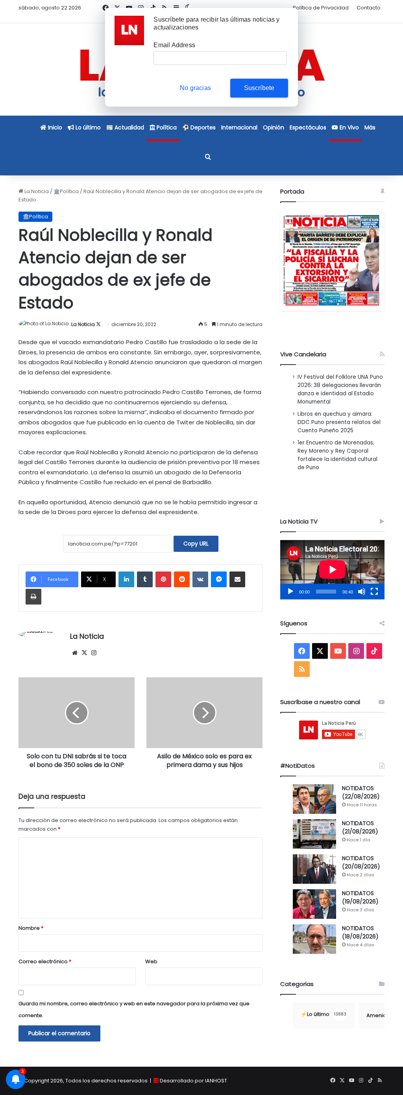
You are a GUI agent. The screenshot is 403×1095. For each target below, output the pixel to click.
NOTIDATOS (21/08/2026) (360, 827)
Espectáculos (308, 127)
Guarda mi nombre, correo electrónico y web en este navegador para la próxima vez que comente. (134, 1009)
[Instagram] (93, 653)
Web (151, 961)
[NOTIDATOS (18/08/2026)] (314, 939)
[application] (332, 569)
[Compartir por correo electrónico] (237, 579)
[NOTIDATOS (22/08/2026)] (314, 799)
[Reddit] (182, 579)
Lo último (87, 127)
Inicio (54, 127)
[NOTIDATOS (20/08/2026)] (314, 869)
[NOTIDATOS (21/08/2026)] (314, 834)
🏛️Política (66, 191)
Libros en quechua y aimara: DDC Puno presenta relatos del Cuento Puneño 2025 (339, 422)
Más (369, 127)
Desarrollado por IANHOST (193, 1080)
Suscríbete (259, 88)
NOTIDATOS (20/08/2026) (361, 862)
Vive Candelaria (303, 354)
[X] (84, 653)
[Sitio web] (74, 653)
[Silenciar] (362, 591)
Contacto (369, 7)
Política (166, 127)
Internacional (239, 127)
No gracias (195, 88)
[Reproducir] (290, 591)
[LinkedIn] (126, 579)
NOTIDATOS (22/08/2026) (361, 792)
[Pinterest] (163, 579)
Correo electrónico (44, 961)
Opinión (273, 127)
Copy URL (196, 544)
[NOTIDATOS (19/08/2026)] (314, 904)
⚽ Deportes (199, 127)
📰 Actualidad (125, 127)
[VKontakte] (200, 579)
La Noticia (36, 191)
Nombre (30, 928)
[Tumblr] (145, 579)
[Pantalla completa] (374, 591)
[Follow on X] (98, 324)
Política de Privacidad (321, 7)
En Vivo (348, 127)
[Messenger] (219, 579)
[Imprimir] (33, 597)
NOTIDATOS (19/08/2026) (360, 897)
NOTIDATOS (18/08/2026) (360, 932)
